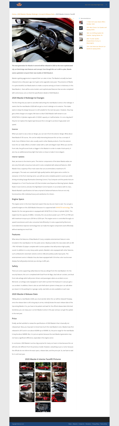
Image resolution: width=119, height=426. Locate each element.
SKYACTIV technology (63, 207)
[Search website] (106, 4)
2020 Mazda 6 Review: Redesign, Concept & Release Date (35, 14)
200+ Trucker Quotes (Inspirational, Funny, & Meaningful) (93, 41)
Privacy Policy (95, 424)
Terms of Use (103, 424)
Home (14, 14)
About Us (75, 424)
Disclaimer (88, 424)
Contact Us (81, 424)
